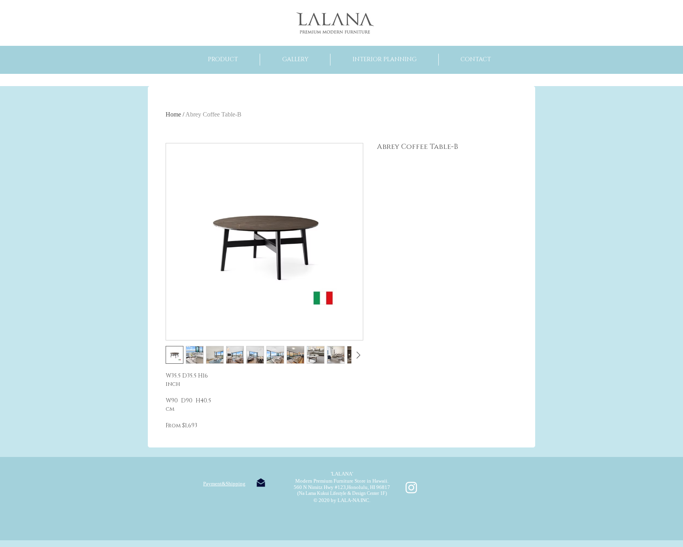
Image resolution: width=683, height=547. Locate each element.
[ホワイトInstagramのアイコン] (411, 487)
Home (173, 114)
